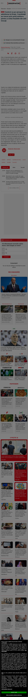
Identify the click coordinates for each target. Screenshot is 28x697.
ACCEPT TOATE (14, 692)
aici (12, 663)
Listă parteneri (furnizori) (6, 689)
